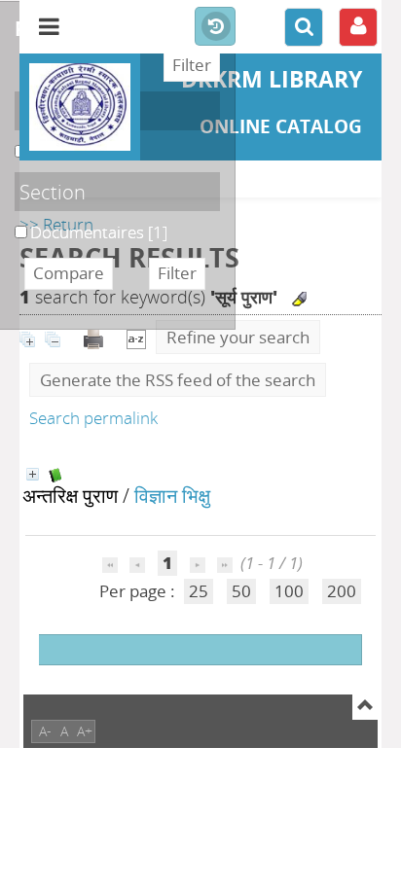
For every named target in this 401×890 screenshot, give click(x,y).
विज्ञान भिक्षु (172, 495)
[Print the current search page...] (95, 337)
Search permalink (93, 418)
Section (52, 191)
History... (215, 27)
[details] (32, 474)
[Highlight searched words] (299, 299)
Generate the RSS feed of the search (177, 380)
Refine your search (238, 337)
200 (341, 591)
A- (45, 731)
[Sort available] (136, 337)
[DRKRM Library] (79, 107)
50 (241, 591)
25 (198, 591)
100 (289, 591)
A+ (84, 731)
